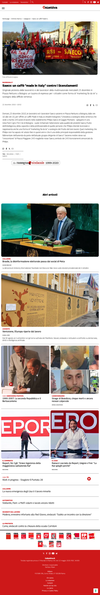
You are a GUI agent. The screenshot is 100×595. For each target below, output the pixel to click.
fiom (17, 154)
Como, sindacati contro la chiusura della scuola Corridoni (29, 526)
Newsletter (24, 2)
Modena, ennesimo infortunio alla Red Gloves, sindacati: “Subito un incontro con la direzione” (46, 514)
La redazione (14, 2)
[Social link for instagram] (91, 2)
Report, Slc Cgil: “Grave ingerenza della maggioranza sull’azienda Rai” (21, 464)
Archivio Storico (16, 19)
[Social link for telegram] (98, 2)
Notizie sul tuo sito (50, 585)
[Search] (33, 2)
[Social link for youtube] (94, 2)
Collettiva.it (50, 558)
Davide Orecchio (6, 265)
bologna (10, 154)
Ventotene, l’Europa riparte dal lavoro (21, 331)
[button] (87, 105)
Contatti (5, 2)
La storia (50, 588)
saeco (4, 156)
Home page (5, 19)
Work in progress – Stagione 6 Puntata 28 (22, 479)
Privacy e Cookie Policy (50, 591)
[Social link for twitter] (85, 2)
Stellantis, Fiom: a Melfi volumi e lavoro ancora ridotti (28, 503)
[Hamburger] (3, 8)
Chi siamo (50, 578)
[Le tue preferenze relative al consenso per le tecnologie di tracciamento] (95, 590)
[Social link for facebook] (88, 2)
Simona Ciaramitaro (57, 405)
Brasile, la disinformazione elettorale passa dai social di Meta (33, 261)
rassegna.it (27, 19)
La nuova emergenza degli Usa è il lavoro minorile (26, 491)
